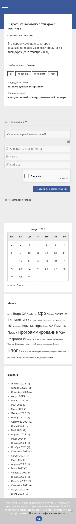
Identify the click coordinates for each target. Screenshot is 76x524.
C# (24, 314)
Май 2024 (16, 430)
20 (55, 261)
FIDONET (59, 314)
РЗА (62, 332)
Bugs (17, 314)
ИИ (9, 326)
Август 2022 (18, 489)
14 (64, 252)
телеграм (39, 73)
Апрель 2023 (18, 464)
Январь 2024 (18, 442)
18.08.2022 (27, 35)
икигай (25, 352)
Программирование (38, 332)
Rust (17, 320)
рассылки (62, 352)
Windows (51, 320)
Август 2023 (18, 455)
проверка (23, 73)
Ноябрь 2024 (18, 417)
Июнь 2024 (17, 426)
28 (64, 269)
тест (53, 73)
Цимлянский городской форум (38, 344)
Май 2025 (16, 404)
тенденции (41, 357)
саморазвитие (22, 357)
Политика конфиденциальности (47, 513)
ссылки (32, 357)
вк (11, 73)
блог (12, 350)
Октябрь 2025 (19, 387)
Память (60, 326)
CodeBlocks (32, 314)
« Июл (11, 285)
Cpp (42, 313)
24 (29, 269)
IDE (10, 320)
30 (20, 277)
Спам (42, 339)
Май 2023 (16, 459)
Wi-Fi (45, 320)
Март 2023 (17, 468)
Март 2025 (17, 409)
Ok (38, 518)
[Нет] (71, 511)
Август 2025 (18, 396)
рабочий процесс (49, 352)
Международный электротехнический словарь (36, 97)
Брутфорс (60, 320)
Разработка (16, 339)
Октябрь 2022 (19, 481)
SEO (25, 320)
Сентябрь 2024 (20, 421)
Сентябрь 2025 (20, 392)
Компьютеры (32, 326)
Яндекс (56, 344)
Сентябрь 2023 (20, 451)
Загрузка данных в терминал (25, 86)
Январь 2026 (18, 383)
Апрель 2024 (18, 434)
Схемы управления (54, 339)
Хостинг (10, 344)
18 (38, 261)
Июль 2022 (17, 493)
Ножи (45, 326)
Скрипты (35, 339)
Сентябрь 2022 (20, 485)
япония (49, 357)
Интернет (17, 326)
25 (38, 269)
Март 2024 (17, 438)
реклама (11, 357)
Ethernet (50, 314)
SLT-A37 (33, 320)
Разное (31, 65)
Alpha (9, 314)
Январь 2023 (18, 476)
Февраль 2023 (19, 472)
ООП (51, 326)
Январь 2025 (18, 413)
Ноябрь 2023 (18, 447)
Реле (29, 339)
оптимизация (35, 352)
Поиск (12, 332)
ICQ (66, 314)
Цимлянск (19, 344)
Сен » (20, 285)
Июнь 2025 (17, 400)
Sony (39, 320)
